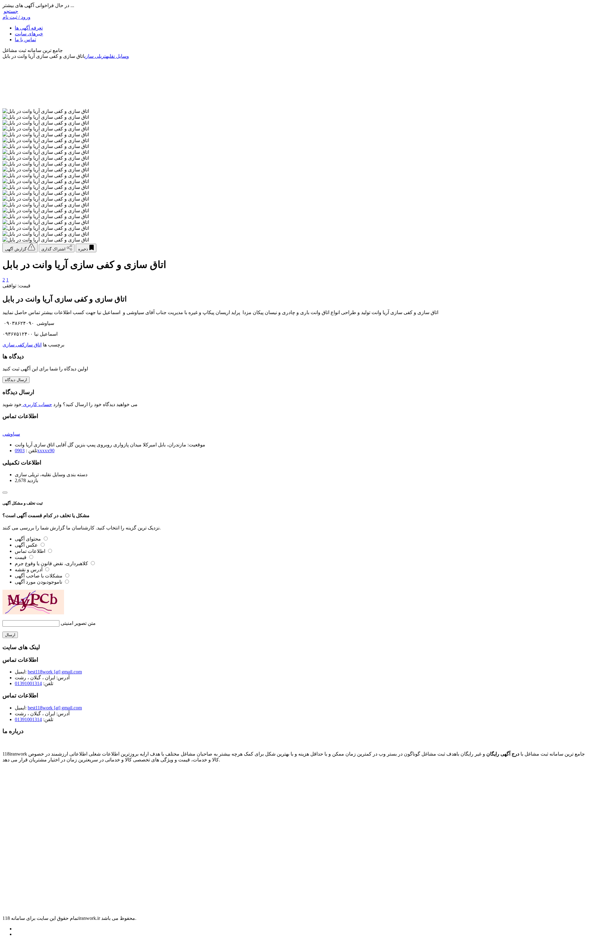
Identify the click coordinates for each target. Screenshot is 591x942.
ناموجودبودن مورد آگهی (39, 582)
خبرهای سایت (29, 33)
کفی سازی (13, 344)
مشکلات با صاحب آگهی (39, 575)
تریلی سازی (95, 56)
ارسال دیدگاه (16, 379)
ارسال (10, 635)
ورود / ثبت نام (16, 17)
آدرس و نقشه (29, 569)
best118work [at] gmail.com (55, 671)
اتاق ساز (33, 344)
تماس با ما (25, 39)
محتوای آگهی (28, 538)
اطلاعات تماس (30, 551)
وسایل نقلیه (117, 56)
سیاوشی (11, 434)
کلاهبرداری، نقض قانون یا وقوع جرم (52, 563)
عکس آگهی (27, 545)
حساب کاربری (37, 404)
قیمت (21, 557)
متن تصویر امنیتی (78, 623)
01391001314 (28, 683)
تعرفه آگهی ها (29, 27)
